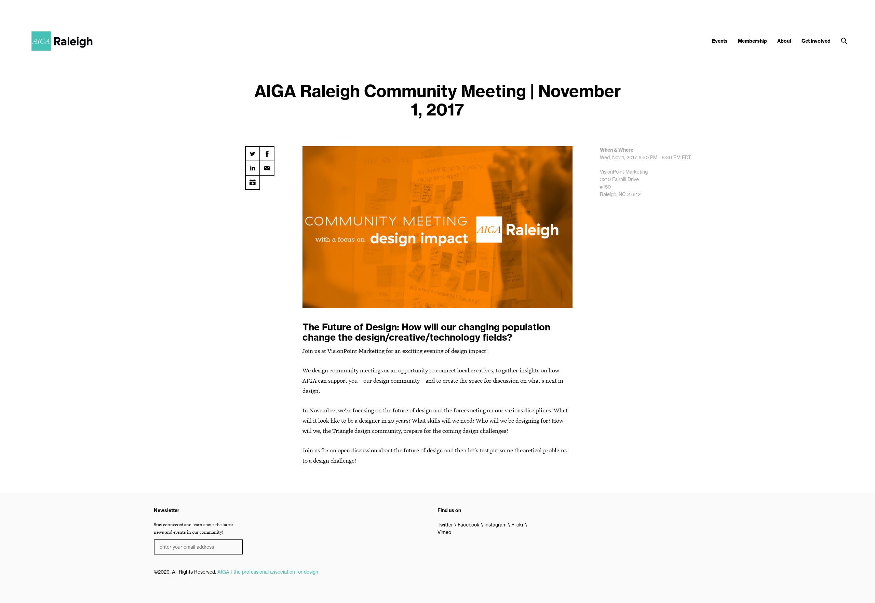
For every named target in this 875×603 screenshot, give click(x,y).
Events (720, 41)
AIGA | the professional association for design (267, 572)
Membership (752, 41)
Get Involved (816, 41)
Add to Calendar (252, 180)
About (784, 41)
